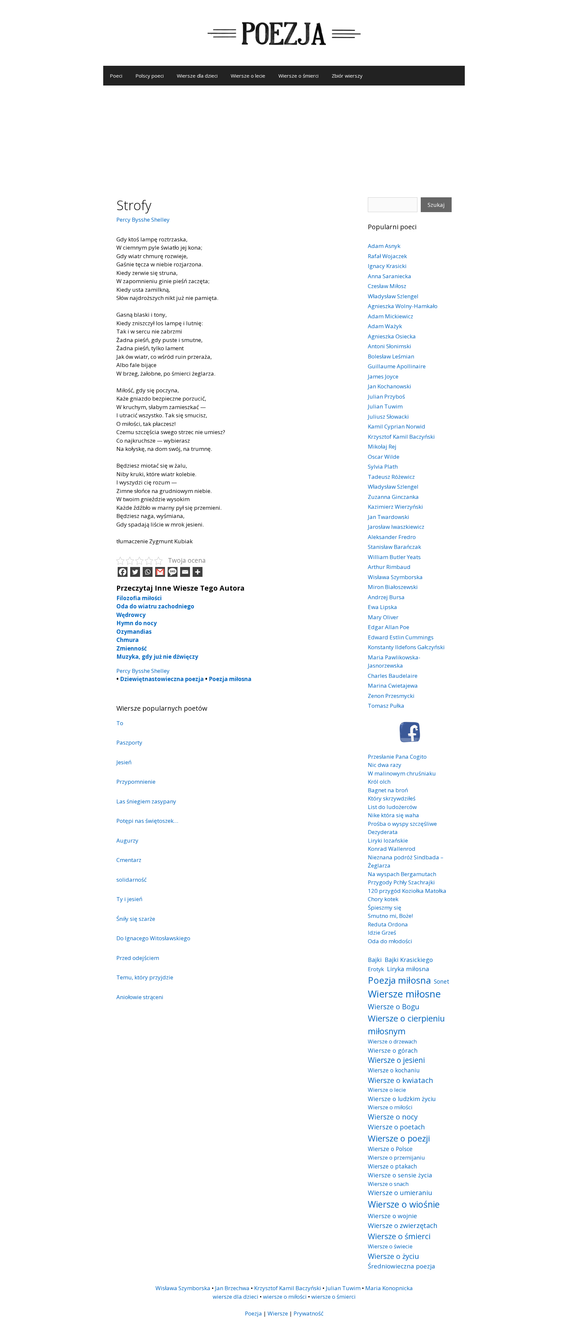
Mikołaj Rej (382, 446)
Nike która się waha (393, 815)
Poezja (253, 1313)
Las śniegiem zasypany (146, 801)
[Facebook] (122, 571)
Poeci (116, 75)
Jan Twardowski (388, 517)
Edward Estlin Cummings (401, 637)
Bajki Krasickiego (409, 959)
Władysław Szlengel (393, 296)
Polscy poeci (149, 75)
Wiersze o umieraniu (400, 1192)
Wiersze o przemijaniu (396, 1157)
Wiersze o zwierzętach (403, 1225)
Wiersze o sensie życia (400, 1175)
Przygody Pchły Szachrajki (401, 882)
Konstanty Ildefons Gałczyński (406, 647)
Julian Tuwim (385, 406)
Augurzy (127, 840)
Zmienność (131, 648)
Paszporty (129, 742)
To (119, 723)
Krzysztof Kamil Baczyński (401, 436)
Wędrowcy (131, 615)
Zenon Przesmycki (391, 696)
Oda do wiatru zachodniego (155, 606)
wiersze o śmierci (333, 1296)
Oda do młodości (390, 941)
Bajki (375, 959)
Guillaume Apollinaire (397, 366)
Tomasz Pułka (386, 705)
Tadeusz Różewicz (391, 476)
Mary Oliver (383, 617)
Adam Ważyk (385, 326)
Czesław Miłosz (387, 286)
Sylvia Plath (383, 466)
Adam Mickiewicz (390, 316)
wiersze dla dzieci (235, 1296)
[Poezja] (284, 32)
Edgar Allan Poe (388, 627)
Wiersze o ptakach (392, 1166)
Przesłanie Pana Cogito (397, 756)
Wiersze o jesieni (396, 1060)
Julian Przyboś (386, 396)
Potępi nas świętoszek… (147, 820)
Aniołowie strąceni (139, 997)
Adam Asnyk (384, 246)
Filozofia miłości (139, 598)
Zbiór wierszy (347, 75)
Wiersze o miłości (390, 1107)
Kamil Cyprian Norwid (396, 426)
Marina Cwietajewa (393, 685)
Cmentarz (128, 860)
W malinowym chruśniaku (402, 773)
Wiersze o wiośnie (404, 1204)
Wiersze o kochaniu (394, 1070)
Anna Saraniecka (389, 276)
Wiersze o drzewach (392, 1041)
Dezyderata (383, 832)
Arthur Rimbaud (389, 567)
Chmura (127, 640)
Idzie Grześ (382, 932)
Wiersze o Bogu (393, 1006)
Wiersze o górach (393, 1050)
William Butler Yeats (394, 557)
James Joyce (383, 376)
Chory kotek (383, 899)
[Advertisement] (284, 135)
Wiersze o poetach (396, 1126)
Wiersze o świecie (390, 1246)
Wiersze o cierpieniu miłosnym (406, 1024)
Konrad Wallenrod (391, 848)
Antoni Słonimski (389, 346)
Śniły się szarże (135, 918)
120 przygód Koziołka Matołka (407, 891)
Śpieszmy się (384, 907)
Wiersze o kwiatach (400, 1080)
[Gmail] (160, 571)
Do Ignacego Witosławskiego (153, 938)
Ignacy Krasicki (387, 266)
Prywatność (308, 1313)
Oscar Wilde (383, 456)
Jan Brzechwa (232, 1288)
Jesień (123, 762)
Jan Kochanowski (389, 386)
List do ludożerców (392, 807)
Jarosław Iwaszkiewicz (396, 526)
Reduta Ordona (388, 924)
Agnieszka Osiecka (392, 336)
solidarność (131, 879)
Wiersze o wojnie (392, 1216)
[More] (197, 571)
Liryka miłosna (408, 969)
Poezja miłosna (230, 679)
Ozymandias (134, 631)
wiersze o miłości (285, 1296)
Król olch (379, 781)
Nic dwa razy (384, 765)
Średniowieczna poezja (401, 1266)
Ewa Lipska (382, 607)
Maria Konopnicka (389, 1288)
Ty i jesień (129, 899)
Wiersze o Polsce (390, 1149)
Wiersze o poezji (399, 1138)
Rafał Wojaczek (387, 256)
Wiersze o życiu (393, 1256)
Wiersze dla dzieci (197, 75)
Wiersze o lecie (248, 75)
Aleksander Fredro (392, 537)
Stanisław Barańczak (394, 547)
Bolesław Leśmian (391, 356)
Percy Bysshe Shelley (143, 219)
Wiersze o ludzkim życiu (402, 1098)
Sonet (441, 981)
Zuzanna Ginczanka (393, 497)
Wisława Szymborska (395, 577)
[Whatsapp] (147, 571)
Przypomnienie (135, 781)
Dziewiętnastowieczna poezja (162, 679)
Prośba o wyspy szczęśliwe (402, 823)
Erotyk (376, 969)
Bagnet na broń (388, 790)
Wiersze (278, 1313)
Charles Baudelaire (392, 675)
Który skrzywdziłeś (391, 798)
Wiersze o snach (388, 1184)
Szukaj (436, 205)
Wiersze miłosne (404, 993)
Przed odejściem (137, 958)
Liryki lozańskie (388, 840)
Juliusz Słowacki (388, 416)
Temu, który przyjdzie (144, 977)
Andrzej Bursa (386, 597)
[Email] (185, 571)
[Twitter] (135, 571)
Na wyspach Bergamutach (402, 874)
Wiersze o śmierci (298, 75)
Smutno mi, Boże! (390, 916)
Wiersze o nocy (393, 1116)
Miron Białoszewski (393, 587)
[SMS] (172, 571)
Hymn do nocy (136, 623)
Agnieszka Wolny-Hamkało (403, 306)
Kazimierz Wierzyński (395, 506)
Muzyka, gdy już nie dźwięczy (157, 656)
